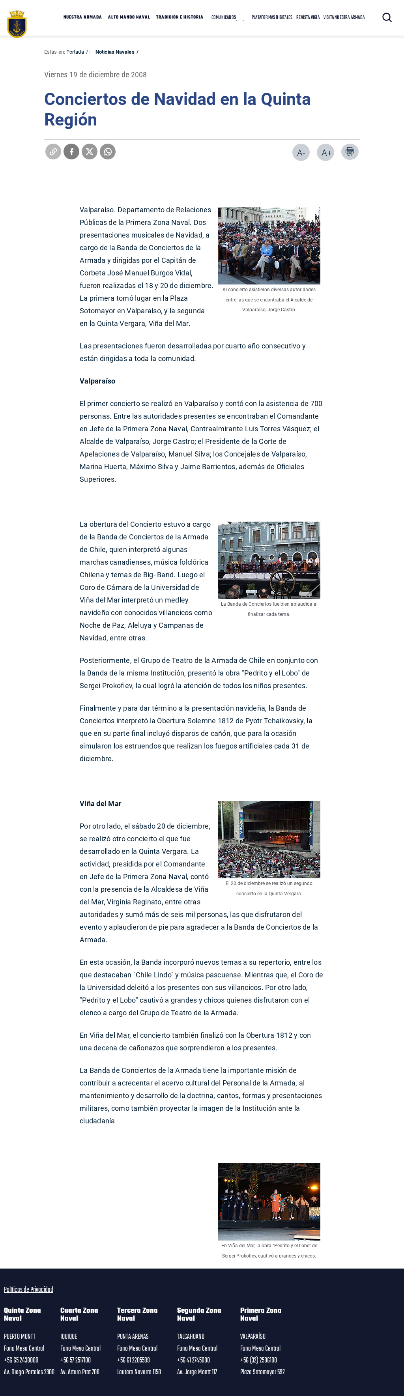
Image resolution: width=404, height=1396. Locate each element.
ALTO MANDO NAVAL (129, 17)
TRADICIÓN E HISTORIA (180, 17)
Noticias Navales (115, 51)
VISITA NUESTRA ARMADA (344, 18)
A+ (327, 152)
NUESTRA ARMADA (83, 17)
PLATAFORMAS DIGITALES (272, 18)
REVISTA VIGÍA (308, 18)
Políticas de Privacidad (28, 1290)
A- (301, 152)
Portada (75, 51)
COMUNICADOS (223, 18)
